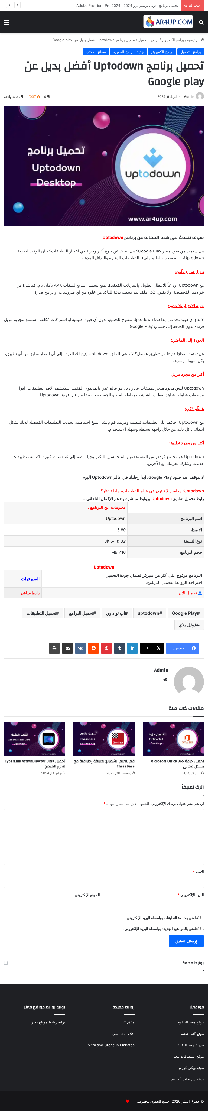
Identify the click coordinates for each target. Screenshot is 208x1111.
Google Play (184, 613)
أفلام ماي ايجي (123, 1033)
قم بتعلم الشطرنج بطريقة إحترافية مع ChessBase (104, 764)
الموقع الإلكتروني (87, 895)
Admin (189, 97)
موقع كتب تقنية (192, 1033)
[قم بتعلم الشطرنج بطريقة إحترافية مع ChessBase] (104, 739)
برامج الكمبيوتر (173, 40)
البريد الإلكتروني (191, 895)
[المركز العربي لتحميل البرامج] (168, 22)
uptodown (148, 613)
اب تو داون (115, 613)
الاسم (198, 872)
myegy (129, 1022)
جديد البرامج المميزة (128, 52)
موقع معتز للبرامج (191, 1022)
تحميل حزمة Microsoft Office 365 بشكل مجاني (177, 764)
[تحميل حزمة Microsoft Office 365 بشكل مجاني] (173, 739)
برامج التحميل (148, 40)
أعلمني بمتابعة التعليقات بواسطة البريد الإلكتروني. (162, 918)
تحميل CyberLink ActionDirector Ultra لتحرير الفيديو (35, 764)
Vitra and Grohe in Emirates (111, 1045)
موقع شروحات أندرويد (187, 1079)
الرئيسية (194, 40)
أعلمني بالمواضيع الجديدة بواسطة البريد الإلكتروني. (161, 929)
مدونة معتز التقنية (191, 1045)
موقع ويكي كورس (190, 1067)
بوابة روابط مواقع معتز (48, 1022)
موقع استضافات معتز (188, 1056)
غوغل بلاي (188, 624)
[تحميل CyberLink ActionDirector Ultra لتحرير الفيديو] (34, 739)
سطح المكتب (96, 52)
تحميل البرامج (81, 613)
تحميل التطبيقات (41, 613)
